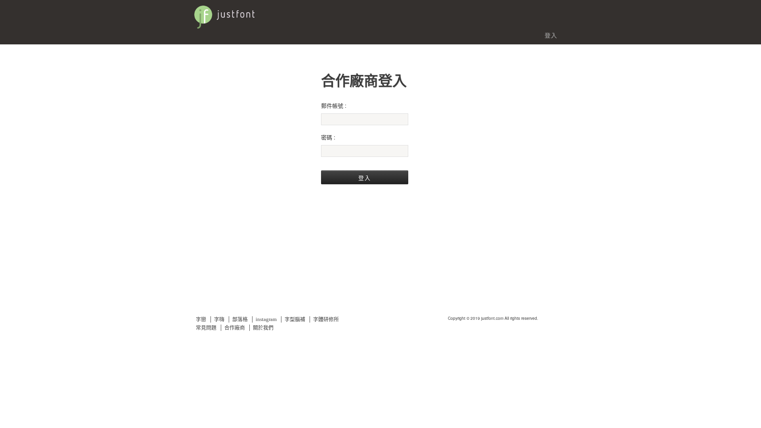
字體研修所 (326, 319)
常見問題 (206, 328)
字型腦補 (295, 319)
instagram (266, 319)
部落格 (240, 319)
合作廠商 (234, 328)
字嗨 (219, 319)
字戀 (201, 319)
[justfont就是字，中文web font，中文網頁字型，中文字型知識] (269, 13)
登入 (551, 35)
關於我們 (263, 328)
